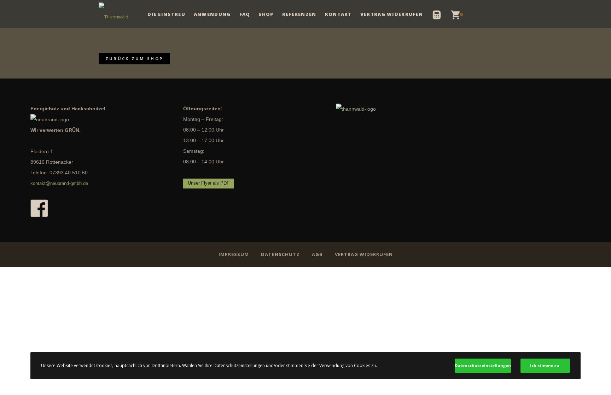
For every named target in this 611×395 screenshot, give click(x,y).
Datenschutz (280, 254)
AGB (317, 254)
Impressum (234, 254)
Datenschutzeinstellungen (483, 365)
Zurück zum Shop (134, 58)
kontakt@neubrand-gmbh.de (59, 183)
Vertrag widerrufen (364, 254)
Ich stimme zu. (545, 365)
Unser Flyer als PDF (208, 183)
